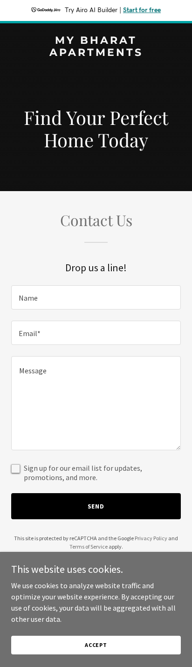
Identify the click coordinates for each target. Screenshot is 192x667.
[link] (96, 53)
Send (96, 506)
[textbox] (96, 297)
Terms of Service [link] (88, 546)
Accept (96, 644)
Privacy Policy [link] (151, 538)
